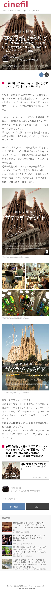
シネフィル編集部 (18, 60)
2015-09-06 (16, 57)
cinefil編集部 (33, 60)
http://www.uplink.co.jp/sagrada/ (15, 257)
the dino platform (29, 589)
